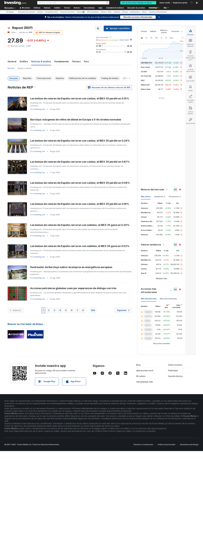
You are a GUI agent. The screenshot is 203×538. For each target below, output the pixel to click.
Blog (138, 365)
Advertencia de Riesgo (189, 444)
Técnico (76, 61)
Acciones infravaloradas (158, 12)
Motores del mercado (152, 189)
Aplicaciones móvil (144, 370)
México (40, 12)
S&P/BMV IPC (146, 63)
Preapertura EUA (51, 12)
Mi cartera (140, 376)
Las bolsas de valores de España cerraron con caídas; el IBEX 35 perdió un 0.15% (79, 98)
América (117, 12)
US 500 (144, 72)
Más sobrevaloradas (168, 299)
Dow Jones (145, 67)
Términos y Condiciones (143, 444)
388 (93, 310)
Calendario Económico (115, 8)
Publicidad (173, 370)
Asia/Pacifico (135, 12)
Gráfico (24, 61)
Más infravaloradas (148, 299)
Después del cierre (67, 12)
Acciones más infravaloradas (149, 290)
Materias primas (163, 31)
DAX (143, 80)
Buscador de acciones (136, 8)
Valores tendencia (151, 244)
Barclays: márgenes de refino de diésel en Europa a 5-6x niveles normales (75, 119)
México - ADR (106, 12)
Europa (125, 12)
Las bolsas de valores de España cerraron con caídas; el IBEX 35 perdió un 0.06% (80, 182)
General (12, 61)
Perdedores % (175, 197)
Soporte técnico (175, 376)
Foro (86, 61)
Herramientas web (144, 382)
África (144, 12)
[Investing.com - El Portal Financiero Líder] (15, 3)
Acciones (10, 12)
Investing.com (39, 109)
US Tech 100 (146, 76)
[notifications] (191, 2)
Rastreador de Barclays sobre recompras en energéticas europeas (71, 267)
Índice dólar (146, 89)
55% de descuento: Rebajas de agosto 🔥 (138, 3)
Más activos (146, 197)
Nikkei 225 (145, 85)
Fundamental (61, 61)
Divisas (144, 31)
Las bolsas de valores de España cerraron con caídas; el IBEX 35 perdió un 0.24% (80, 140)
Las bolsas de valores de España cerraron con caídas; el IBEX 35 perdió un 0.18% (79, 203)
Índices (153, 31)
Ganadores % (159, 197)
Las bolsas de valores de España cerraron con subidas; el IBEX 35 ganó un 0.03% (80, 246)
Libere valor (124, 40)
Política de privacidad (166, 444)
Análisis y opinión (25, 68)
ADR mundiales (93, 12)
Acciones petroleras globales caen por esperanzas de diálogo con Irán (73, 288)
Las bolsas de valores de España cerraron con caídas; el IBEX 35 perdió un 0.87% (80, 161)
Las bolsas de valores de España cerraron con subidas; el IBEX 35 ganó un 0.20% (80, 225)
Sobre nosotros (175, 365)
